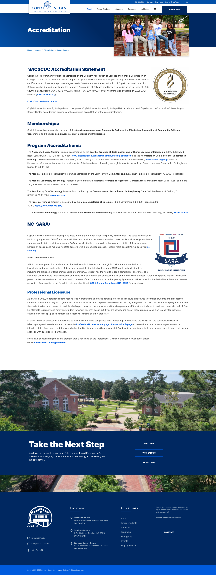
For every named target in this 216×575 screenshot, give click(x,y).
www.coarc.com (58, 195)
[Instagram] (33, 550)
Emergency (127, 536)
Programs (132, 9)
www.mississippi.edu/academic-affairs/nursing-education (101, 155)
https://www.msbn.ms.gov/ (48, 205)
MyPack (176, 2)
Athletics (145, 9)
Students (119, 9)
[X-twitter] (37, 550)
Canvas (149, 2)
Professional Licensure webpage (92, 324)
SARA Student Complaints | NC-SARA (109, 283)
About (89, 9)
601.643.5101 (139, 2)
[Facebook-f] (28, 550)
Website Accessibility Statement (168, 518)
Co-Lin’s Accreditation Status (42, 101)
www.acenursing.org (156, 159)
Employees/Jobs (129, 545)
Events (167, 2)
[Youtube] (41, 550)
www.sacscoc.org (46, 94)
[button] (187, 2)
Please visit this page (121, 324)
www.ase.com (181, 212)
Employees (159, 2)
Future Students (103, 9)
